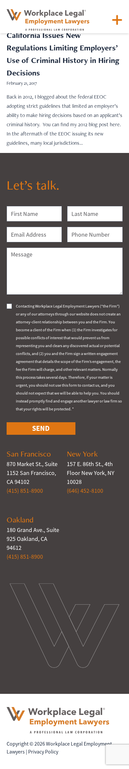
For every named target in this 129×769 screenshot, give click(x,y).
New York (82, 454)
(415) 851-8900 (25, 490)
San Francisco (29, 454)
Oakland (20, 520)
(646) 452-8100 (85, 490)
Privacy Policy (43, 752)
